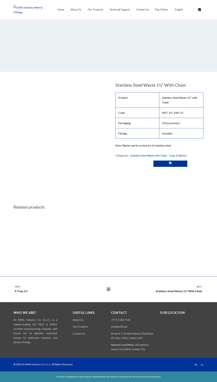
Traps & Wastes (177, 155)
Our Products (80, 326)
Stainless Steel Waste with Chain (148, 155)
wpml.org (84, 376)
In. (202, 364)
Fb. (196, 364)
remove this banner (152, 376)
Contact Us (79, 333)
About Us (78, 319)
